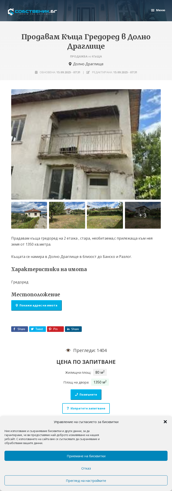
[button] (165, 421)
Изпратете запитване (88, 408)
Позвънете (88, 394)
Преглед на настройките (86, 480)
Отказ (86, 468)
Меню (160, 10)
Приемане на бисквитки (86, 456)
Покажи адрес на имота (38, 305)
